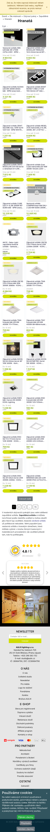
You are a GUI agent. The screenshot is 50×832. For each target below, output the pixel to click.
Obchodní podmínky (25, 723)
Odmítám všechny (26, 829)
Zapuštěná (43, 16)
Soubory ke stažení (25, 772)
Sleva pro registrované (25, 708)
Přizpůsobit (26, 823)
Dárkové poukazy (25, 727)
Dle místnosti (15, 16)
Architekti (25, 754)
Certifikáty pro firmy (25, 765)
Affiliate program (25, 731)
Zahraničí (25, 786)
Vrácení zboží (25, 716)
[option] (25, 573)
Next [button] (47, 573)
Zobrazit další (25, 499)
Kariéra (25, 695)
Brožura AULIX (25, 699)
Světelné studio (25, 676)
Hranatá (8, 19)
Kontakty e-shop (25, 734)
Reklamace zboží (25, 720)
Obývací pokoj (29, 16)
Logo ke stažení (25, 688)
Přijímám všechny (25, 817)
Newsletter (25, 680)
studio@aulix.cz (28, 658)
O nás (25, 673)
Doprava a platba (25, 712)
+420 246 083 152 (29, 655)
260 (27, 555)
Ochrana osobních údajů (25, 769)
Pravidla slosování (25, 776)
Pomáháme (25, 691)
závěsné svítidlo (39, 521)
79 (35, 507)
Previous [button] (3, 573)
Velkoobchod (25, 750)
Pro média (25, 684)
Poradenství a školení (25, 757)
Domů (4, 16)
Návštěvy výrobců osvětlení (25, 761)
